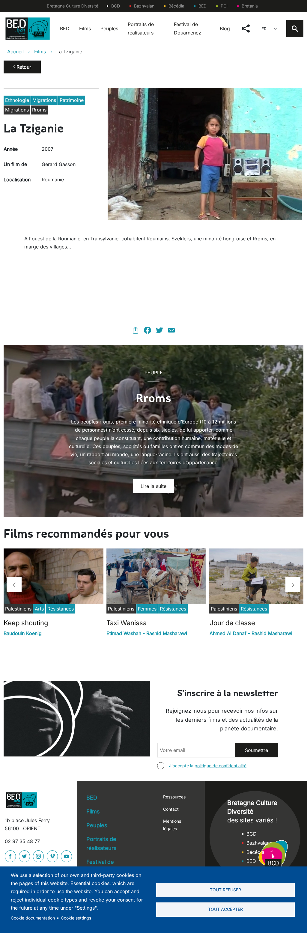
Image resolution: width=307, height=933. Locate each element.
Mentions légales (172, 825)
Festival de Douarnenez (187, 28)
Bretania (250, 5)
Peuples (109, 28)
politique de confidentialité (220, 765)
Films (85, 28)
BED (202, 5)
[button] (14, 584)
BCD (115, 5)
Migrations (44, 100)
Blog (225, 28)
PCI (224, 5)
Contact (171, 809)
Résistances (60, 609)
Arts (39, 609)
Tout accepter (225, 909)
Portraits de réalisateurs (141, 28)
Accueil (15, 52)
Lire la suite (153, 486)
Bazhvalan (144, 5)
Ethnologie (17, 100)
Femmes (147, 609)
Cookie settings (76, 918)
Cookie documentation (33, 918)
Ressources (174, 796)
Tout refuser (225, 889)
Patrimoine (72, 100)
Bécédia (176, 5)
